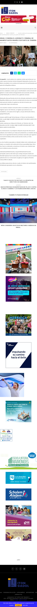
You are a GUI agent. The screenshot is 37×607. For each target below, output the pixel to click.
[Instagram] (19, 2)
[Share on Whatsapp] (19, 73)
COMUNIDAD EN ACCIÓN (9, 592)
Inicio (1, 33)
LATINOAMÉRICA (21, 592)
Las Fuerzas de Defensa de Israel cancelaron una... (18, 226)
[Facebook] (12, 568)
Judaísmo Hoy (18, 594)
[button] (1, 214)
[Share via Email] (23, 73)
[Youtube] (21, 2)
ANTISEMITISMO (30, 592)
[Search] (35, 27)
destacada (4, 171)
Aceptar (18, 605)
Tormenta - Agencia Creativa (20, 600)
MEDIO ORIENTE (10, 33)
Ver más (25, 605)
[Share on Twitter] (15, 73)
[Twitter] (17, 2)
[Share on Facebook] (11, 73)
